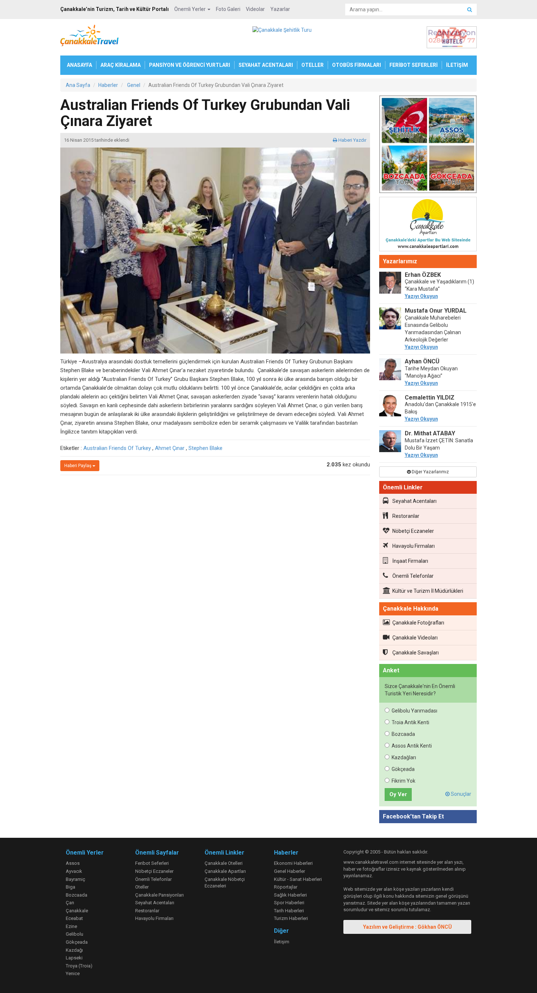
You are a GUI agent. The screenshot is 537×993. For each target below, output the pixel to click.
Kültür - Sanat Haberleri (298, 879)
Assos (73, 863)
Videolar (255, 9)
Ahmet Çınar (169, 448)
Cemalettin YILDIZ (429, 397)
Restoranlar (405, 516)
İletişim (281, 941)
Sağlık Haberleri (290, 895)
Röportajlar (285, 887)
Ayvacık (74, 871)
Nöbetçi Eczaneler (413, 531)
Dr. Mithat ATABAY (430, 433)
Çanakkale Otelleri (224, 863)
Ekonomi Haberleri (293, 863)
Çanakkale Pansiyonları (159, 895)
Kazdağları (404, 757)
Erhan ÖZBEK (423, 274)
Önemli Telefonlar (413, 576)
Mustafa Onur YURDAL (435, 310)
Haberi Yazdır (351, 140)
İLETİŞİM (457, 65)
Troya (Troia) (79, 966)
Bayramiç (75, 879)
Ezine (71, 926)
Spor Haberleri (289, 902)
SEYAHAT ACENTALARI (266, 65)
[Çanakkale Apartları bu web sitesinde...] (428, 225)
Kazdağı (74, 950)
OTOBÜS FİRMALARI (356, 65)
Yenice (73, 973)
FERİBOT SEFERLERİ (413, 65)
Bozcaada (403, 734)
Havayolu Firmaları (413, 546)
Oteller (142, 887)
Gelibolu (74, 934)
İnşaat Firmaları (410, 561)
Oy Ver (398, 794)
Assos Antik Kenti (412, 746)
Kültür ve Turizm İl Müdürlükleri (427, 591)
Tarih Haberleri (289, 910)
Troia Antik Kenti (410, 722)
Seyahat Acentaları (414, 501)
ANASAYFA (79, 65)
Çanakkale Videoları (415, 638)
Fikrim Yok (403, 781)
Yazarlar (280, 9)
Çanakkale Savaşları (415, 653)
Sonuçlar (460, 794)
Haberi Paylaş (78, 465)
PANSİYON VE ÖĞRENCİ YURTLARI (189, 65)
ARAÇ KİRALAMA (120, 65)
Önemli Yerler (190, 9)
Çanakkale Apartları (225, 871)
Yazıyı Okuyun (421, 296)
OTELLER (312, 65)
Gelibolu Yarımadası (414, 711)
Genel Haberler (289, 871)
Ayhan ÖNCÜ (422, 361)
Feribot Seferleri (152, 863)
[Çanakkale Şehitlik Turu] (428, 146)
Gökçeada (403, 769)
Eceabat (74, 918)
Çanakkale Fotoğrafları (418, 623)
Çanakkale (77, 910)
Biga (70, 887)
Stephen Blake (205, 448)
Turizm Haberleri (291, 918)
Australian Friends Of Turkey (117, 448)
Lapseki (74, 957)
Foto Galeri (228, 9)
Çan (70, 902)
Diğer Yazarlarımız (430, 471)
